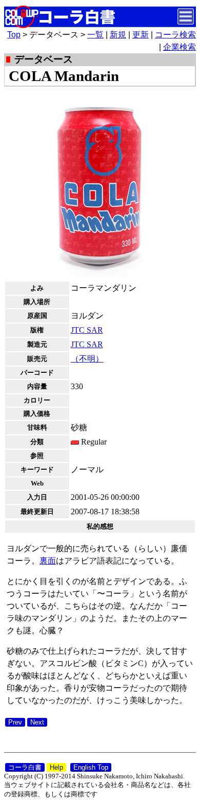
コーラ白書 (25, 767)
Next (37, 722)
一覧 (95, 34)
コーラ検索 (175, 34)
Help (56, 767)
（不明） (87, 358)
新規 (118, 34)
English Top (90, 767)
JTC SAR (87, 330)
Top (14, 34)
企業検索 (179, 47)
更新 (140, 34)
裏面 (47, 560)
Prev (15, 722)
